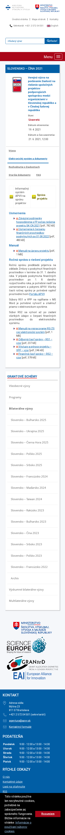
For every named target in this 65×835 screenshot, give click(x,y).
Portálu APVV (36, 294)
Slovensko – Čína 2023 (25, 533)
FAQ (38, 175)
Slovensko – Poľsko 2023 (26, 555)
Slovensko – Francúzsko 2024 (29, 476)
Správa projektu (42, 197)
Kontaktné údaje (13, 781)
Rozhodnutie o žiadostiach (24, 167)
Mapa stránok (39, 19)
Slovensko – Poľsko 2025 (26, 454)
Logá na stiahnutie (14, 786)
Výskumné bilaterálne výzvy (26, 589)
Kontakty (54, 19)
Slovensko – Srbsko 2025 (26, 465)
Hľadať (53, 41)
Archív (15, 578)
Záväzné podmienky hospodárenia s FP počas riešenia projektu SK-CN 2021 (35, 222)
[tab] (12, 151)
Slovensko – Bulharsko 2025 (28, 420)
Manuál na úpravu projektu (33, 250)
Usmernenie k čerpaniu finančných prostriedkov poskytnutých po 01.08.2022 (32, 233)
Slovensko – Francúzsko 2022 (29, 567)
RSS (5, 791)
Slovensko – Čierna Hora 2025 (29, 442)
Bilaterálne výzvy (21, 408)
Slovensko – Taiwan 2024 (26, 499)
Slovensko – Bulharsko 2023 (28, 521)
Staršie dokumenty (20, 175)
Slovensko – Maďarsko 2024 (28, 487)
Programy (15, 397)
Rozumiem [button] (48, 813)
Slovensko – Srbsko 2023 (26, 544)
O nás (6, 776)
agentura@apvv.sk (20, 720)
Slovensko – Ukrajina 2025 (27, 431)
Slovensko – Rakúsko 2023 (27, 510)
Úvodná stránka (20, 19)
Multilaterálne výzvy (21, 601)
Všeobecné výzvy (19, 386)
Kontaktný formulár (20, 726)
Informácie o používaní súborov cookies (18, 827)
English (54, 25)
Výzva (12, 150)
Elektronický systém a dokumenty (28, 158)
